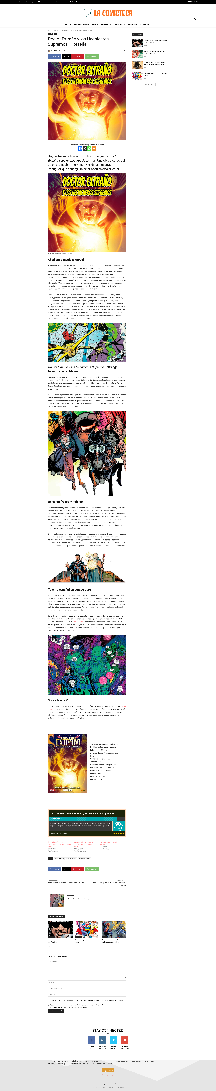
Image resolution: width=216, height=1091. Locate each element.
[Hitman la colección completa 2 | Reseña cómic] (60, 929)
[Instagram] (107, 1075)
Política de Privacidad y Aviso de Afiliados (108, 1087)
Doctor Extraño (79, 622)
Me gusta (91, 1037)
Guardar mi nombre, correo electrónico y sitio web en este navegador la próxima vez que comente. (87, 1000)
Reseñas (55, 31)
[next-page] (53, 947)
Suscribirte (125, 1037)
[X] (85, 148)
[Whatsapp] (89, 148)
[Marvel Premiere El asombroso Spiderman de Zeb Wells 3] (114, 929)
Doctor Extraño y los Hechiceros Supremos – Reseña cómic (59, 844)
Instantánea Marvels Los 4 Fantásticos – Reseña (66, 883)
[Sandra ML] (49, 51)
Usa (56, 34)
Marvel (104, 937)
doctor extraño (59, 858)
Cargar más (149, 84)
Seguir (102, 1037)
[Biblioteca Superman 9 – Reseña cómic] (87, 929)
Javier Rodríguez (71, 858)
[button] (195, 19)
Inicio (49, 31)
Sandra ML (56, 50)
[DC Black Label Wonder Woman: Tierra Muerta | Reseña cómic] (137, 65)
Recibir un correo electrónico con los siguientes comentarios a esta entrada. (77, 1005)
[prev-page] (49, 947)
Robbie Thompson (84, 858)
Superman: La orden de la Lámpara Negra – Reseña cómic (83, 844)
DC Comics (52, 937)
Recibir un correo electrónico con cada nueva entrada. (69, 1007)
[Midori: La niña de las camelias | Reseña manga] (137, 54)
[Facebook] (80, 148)
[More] (94, 148)
